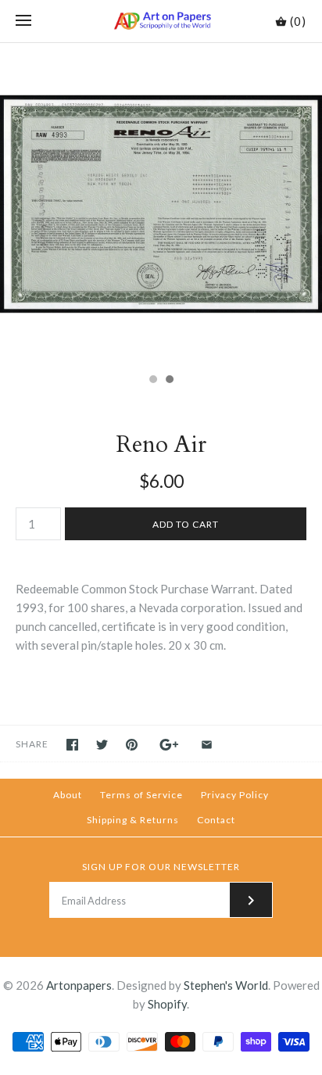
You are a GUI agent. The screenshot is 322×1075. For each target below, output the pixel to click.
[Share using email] (207, 745)
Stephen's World (226, 985)
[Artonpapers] (161, 21)
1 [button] (152, 381)
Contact (216, 820)
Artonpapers (79, 985)
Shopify (167, 1004)
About (67, 795)
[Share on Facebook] (72, 745)
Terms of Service (141, 795)
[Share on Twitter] (102, 745)
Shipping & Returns (133, 820)
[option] (161, 204)
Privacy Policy (235, 795)
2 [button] (169, 381)
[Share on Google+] (169, 745)
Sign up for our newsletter (161, 867)
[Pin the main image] (132, 745)
